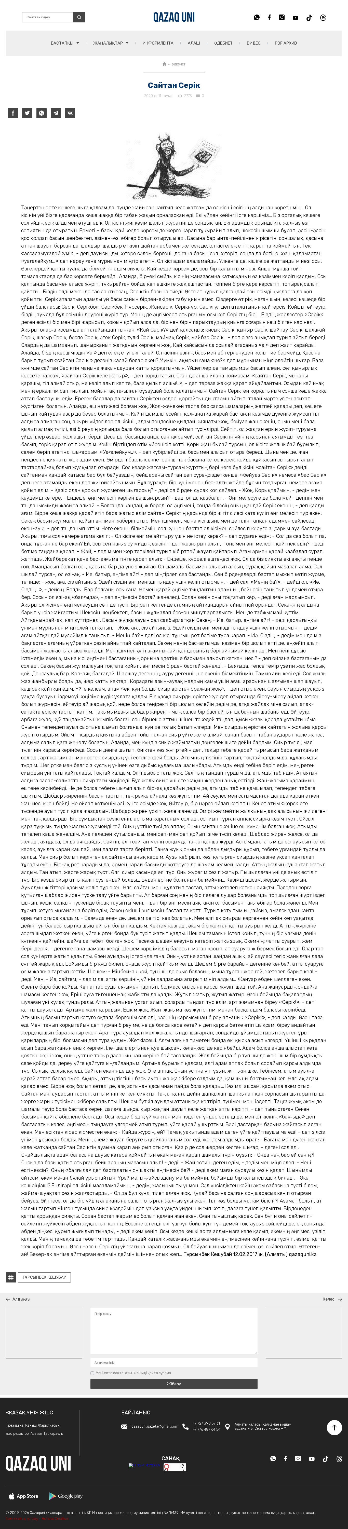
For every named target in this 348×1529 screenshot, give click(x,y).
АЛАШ (194, 43)
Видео (254, 43)
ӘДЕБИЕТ (223, 43)
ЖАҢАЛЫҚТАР (108, 43)
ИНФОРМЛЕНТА (158, 43)
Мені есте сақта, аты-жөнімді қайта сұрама (133, 1373)
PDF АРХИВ (286, 43)
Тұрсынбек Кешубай (44, 1277)
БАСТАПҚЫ (62, 43)
